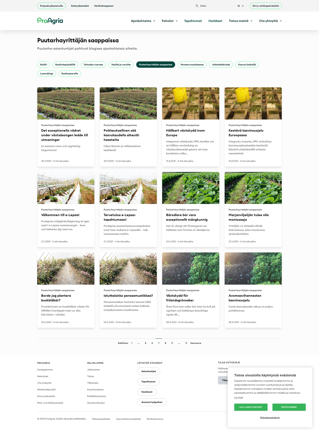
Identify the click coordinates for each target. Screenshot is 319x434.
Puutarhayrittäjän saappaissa (155, 64)
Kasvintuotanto (95, 389)
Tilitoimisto (92, 382)
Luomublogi (46, 73)
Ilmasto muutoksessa (192, 64)
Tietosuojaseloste (101, 418)
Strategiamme (45, 369)
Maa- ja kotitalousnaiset (50, 402)
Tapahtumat (193, 21)
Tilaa (225, 380)
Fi (239, 5)
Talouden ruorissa (93, 64)
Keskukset (42, 376)
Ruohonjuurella (69, 73)
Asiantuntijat (148, 371)
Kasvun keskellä (247, 64)
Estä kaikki (289, 407)
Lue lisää (238, 397)
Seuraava (195, 343)
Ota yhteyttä (44, 382)
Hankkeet (215, 21)
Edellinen (123, 343)
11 (186, 343)
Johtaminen (93, 369)
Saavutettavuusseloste (128, 418)
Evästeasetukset (270, 417)
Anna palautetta (46, 396)
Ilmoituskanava (155, 418)
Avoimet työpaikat (151, 402)
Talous (90, 376)
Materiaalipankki (46, 389)
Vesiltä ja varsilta (121, 64)
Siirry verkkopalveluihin (266, 5)
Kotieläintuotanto (96, 396)
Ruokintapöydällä (65, 64)
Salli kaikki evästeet (250, 407)
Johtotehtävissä (221, 64)
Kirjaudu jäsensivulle (51, 5)
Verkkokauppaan (103, 5)
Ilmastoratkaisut (96, 402)
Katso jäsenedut (80, 5)
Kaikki (43, 64)
